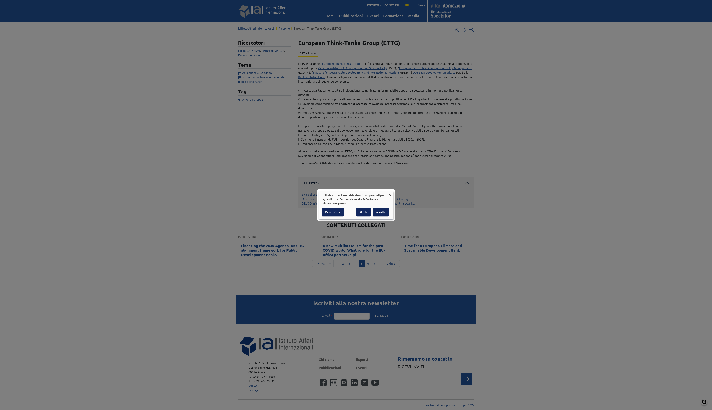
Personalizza (332, 212)
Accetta (380, 212)
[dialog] (356, 205)
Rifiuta (363, 212)
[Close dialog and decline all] (390, 193)
